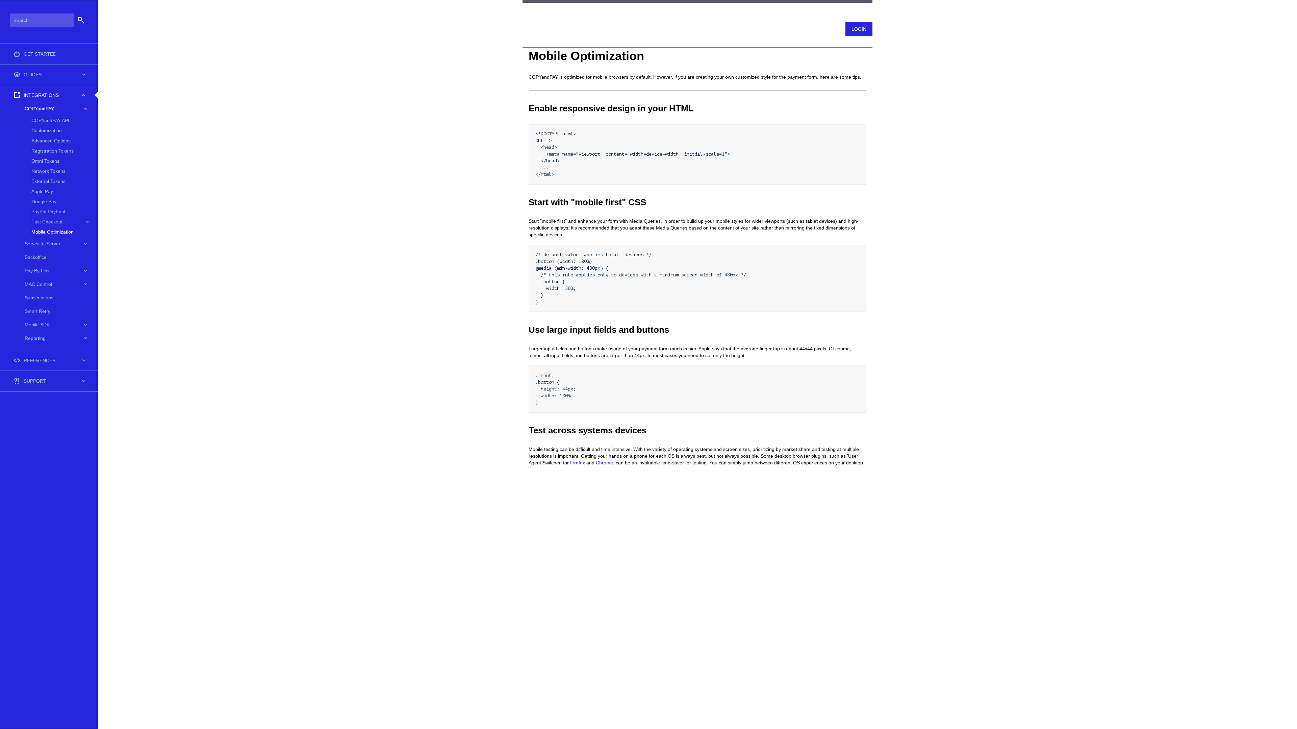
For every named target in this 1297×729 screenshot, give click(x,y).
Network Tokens (48, 171)
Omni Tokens (45, 161)
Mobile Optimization (52, 232)
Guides (33, 74)
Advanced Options (51, 140)
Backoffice (36, 257)
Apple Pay (42, 191)
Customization (46, 130)
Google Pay (43, 201)
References (39, 360)
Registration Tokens (52, 151)
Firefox (577, 462)
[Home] (526, 14)
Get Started (40, 54)
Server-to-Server (42, 243)
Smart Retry (37, 311)
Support (35, 381)
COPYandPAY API (50, 120)
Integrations (41, 95)
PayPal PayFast (48, 211)
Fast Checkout (46, 221)
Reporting (35, 338)
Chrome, (605, 462)
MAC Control (38, 284)
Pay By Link (37, 270)
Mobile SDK (37, 324)
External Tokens (48, 181)
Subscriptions (39, 297)
